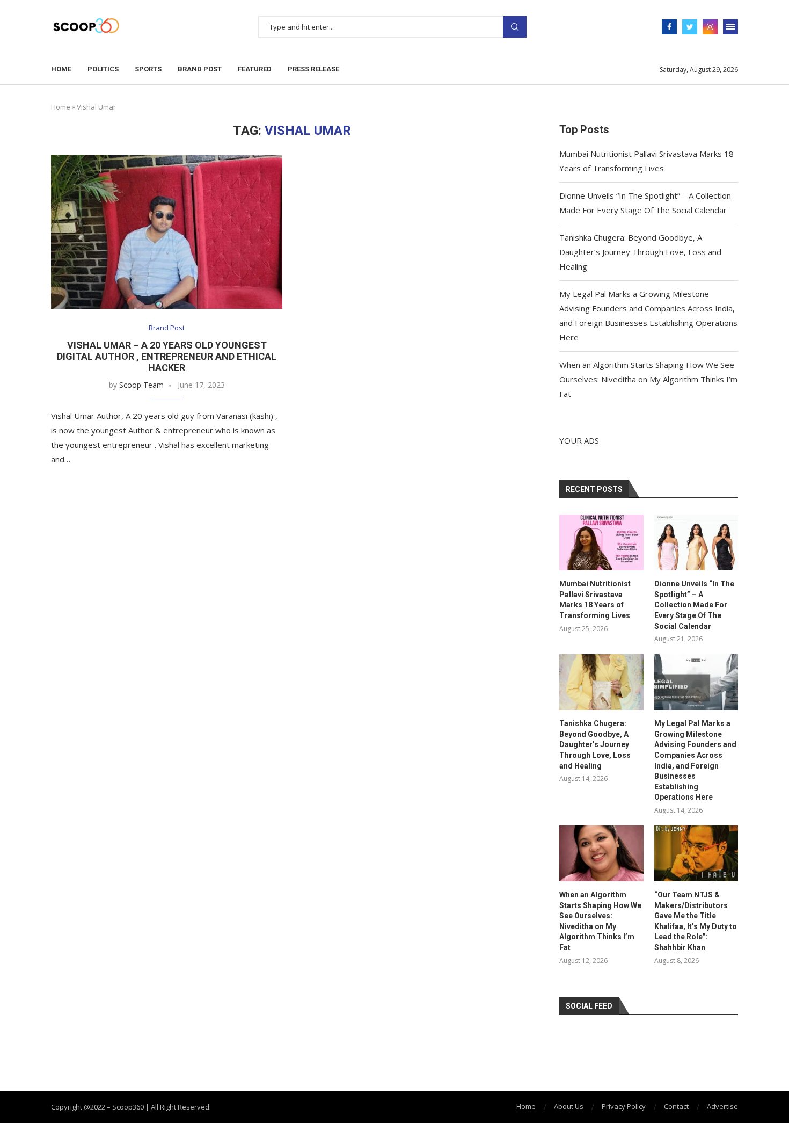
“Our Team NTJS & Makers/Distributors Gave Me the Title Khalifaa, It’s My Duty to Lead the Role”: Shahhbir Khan (695, 921)
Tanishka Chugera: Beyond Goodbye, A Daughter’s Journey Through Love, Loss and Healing (640, 252)
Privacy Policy (624, 1106)
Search (515, 27)
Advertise (722, 1106)
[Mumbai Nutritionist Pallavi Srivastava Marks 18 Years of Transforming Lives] (601, 542)
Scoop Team (141, 385)
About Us (568, 1106)
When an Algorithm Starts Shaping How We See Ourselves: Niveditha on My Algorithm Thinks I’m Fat (648, 379)
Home (61, 69)
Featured (255, 69)
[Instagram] (710, 26)
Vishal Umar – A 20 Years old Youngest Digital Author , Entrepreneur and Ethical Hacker (166, 356)
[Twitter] (689, 26)
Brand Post (200, 69)
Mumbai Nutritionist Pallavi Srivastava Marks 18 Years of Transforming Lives (595, 599)
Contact (676, 1106)
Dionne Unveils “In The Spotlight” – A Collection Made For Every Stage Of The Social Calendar (694, 604)
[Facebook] (669, 26)
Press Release (313, 69)
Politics (103, 69)
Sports (148, 69)
